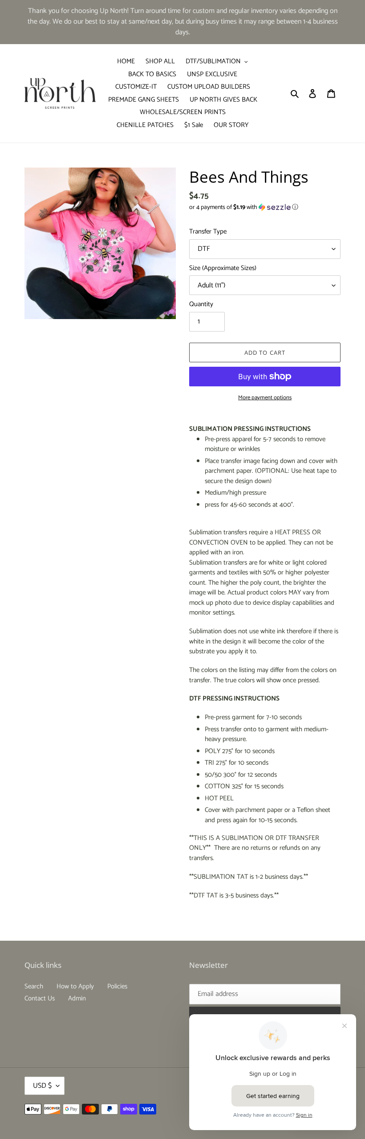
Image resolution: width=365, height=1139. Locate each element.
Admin (77, 998)
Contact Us (39, 998)
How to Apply (75, 986)
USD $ (42, 1086)
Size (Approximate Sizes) (222, 268)
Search (33, 986)
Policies (117, 986)
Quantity (201, 304)
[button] (243, 207)
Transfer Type (208, 232)
